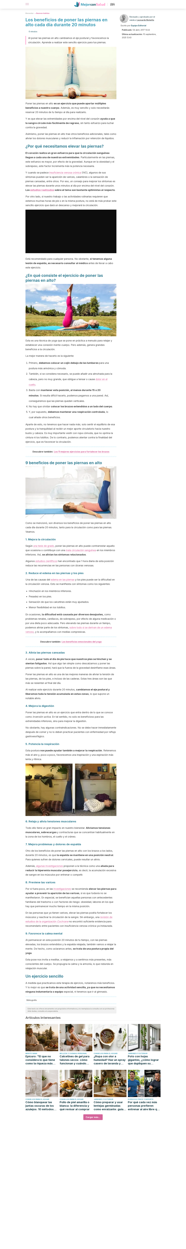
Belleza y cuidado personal (73, 1053)
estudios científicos (46, 561)
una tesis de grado (43, 545)
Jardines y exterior (137, 1053)
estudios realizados (42, 190)
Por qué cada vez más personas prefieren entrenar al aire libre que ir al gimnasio (144, 1106)
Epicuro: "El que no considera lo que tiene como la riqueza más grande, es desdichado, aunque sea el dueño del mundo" (41, 1060)
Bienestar (29, 13)
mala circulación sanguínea (81, 550)
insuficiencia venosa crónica (65, 172)
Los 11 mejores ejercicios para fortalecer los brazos (81, 451)
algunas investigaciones (49, 866)
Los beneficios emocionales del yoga (82, 641)
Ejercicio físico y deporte (140, 1099)
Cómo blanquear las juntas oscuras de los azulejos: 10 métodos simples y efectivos (39, 1106)
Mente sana (31, 1053)
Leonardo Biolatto (145, 20)
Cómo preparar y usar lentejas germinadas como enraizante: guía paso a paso (108, 1106)
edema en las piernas (62, 579)
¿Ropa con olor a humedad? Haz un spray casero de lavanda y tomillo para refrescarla (110, 1060)
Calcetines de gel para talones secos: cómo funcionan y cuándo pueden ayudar (74, 1060)
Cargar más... (93, 1117)
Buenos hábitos (42, 13)
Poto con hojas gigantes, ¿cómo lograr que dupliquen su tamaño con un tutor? (143, 1060)
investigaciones (62, 888)
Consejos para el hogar (105, 1053)
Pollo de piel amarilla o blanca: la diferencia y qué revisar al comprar (75, 1106)
